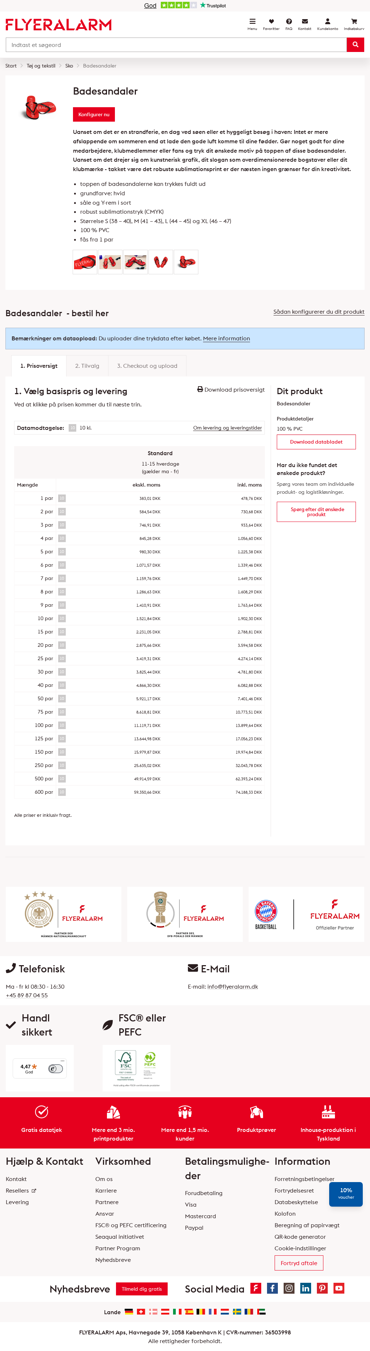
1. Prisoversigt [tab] (38, 365)
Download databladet (316, 442)
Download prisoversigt (234, 389)
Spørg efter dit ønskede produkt (317, 512)
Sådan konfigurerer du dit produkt (319, 311)
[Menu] (62, 1062)
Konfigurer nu (93, 114)
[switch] (55, 1068)
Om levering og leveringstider (227, 427)
